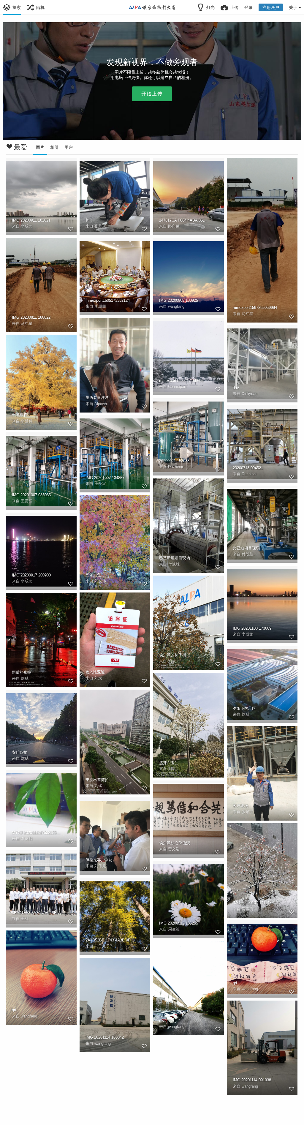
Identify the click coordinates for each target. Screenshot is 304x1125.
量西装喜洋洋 (97, 397)
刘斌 (172, 661)
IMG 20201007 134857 (105, 477)
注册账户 (270, 7)
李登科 (26, 421)
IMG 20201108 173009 (252, 628)
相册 (54, 147)
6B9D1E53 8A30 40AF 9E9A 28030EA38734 (36, 913)
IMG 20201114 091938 (252, 1080)
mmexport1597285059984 (255, 307)
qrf (235, 983)
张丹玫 (100, 226)
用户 (68, 147)
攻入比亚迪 (95, 672)
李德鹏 (26, 838)
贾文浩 (174, 849)
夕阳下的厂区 (244, 708)
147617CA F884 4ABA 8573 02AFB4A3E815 (183, 220)
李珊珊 (100, 306)
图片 (40, 147)
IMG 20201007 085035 (31, 495)
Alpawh (100, 404)
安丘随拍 (19, 752)
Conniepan (177, 386)
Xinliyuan (249, 393)
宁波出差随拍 (97, 780)
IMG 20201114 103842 (105, 1037)
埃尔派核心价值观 (174, 843)
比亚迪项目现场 (246, 548)
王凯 (24, 919)
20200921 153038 (174, 461)
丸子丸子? (103, 946)
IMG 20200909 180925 (178, 300)
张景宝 (247, 812)
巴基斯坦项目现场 (174, 558)
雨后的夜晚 (21, 672)
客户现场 (240, 805)
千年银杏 (19, 415)
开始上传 (152, 93)
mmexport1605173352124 (108, 300)
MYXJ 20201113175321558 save (36, 832)
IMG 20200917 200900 (31, 575)
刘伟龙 (100, 866)
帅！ (89, 220)
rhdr (162, 1020)
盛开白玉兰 (168, 763)
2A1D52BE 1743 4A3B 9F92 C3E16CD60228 (110, 940)
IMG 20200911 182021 (31, 220)
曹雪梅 (247, 909)
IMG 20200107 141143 (252, 902)
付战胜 (174, 564)
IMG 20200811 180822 (31, 317)
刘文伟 (100, 581)
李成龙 (26, 226)
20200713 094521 (248, 468)
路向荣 (174, 226)
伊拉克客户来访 (99, 860)
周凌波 (174, 929)
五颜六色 (93, 575)
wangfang (176, 306)
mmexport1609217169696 (181, 380)
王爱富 (100, 483)
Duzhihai (175, 466)
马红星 (247, 314)
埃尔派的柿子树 (172, 655)
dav (236, 387)
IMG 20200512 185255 (178, 923)
